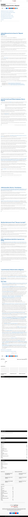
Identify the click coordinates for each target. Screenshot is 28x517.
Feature (2, 490)
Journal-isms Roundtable (4, 491)
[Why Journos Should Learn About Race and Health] (16, 474)
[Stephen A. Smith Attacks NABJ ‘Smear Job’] (3, 482)
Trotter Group (2, 492)
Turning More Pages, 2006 (13, 373)
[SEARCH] (26, 435)
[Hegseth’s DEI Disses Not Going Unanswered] (16, 482)
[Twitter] (12, 513)
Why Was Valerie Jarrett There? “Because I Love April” (7, 15)
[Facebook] (10, 513)
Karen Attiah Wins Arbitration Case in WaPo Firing (8, 474)
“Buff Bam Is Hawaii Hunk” (22, 373)
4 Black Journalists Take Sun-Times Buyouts (11, 187)
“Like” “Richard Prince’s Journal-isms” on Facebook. (10, 351)
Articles (2, 486)
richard (2, 6)
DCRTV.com (19, 340)
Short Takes (2, 19)
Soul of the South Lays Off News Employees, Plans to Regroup (8, 12)
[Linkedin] (14, 513)
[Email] (17, 513)
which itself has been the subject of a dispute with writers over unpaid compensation (17, 276)
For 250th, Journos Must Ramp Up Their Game (22, 477)
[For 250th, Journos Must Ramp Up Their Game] (16, 478)
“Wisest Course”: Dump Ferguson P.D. (22, 359)
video (20, 97)
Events (1, 489)
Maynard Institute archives (3, 4)
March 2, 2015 (3, 359)
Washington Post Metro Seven (4, 493)
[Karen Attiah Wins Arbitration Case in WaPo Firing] (3, 474)
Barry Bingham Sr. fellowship (4, 496)
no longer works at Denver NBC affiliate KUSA (11, 323)
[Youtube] (16, 513)
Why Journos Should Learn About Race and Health (22, 473)
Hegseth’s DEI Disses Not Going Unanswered (22, 481)
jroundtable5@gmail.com (15, 511)
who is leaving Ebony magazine (8, 330)
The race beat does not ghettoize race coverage (7, 291)
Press (1, 487)
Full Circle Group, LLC (21, 516)
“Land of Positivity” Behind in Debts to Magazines (6, 18)
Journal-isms (2, 488)
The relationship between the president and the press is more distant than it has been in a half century (13, 303)
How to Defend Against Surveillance (4, 374)
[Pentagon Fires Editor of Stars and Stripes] (3, 478)
